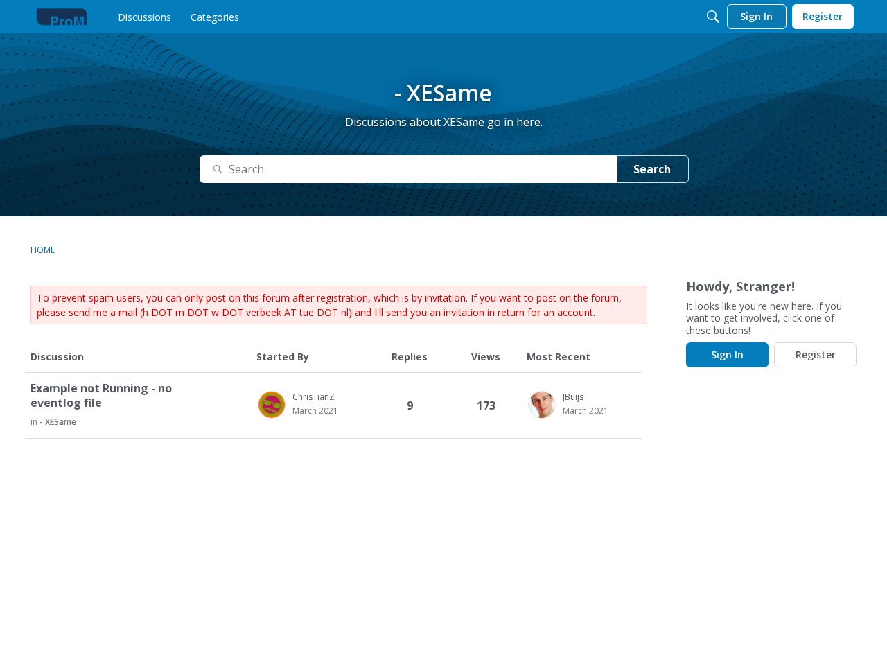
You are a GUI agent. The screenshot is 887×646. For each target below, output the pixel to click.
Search (652, 169)
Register (816, 354)
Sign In (727, 354)
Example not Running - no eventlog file (101, 395)
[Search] (713, 16)
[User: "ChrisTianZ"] (272, 405)
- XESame (57, 422)
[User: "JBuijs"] (542, 405)
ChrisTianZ (313, 397)
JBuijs (573, 397)
